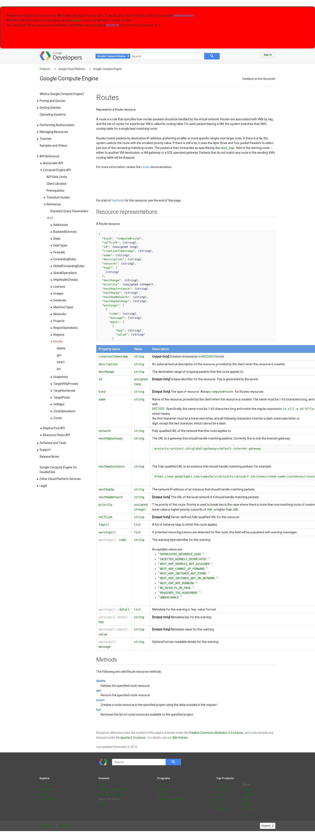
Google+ (248, 794)
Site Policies (180, 737)
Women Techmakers (171, 799)
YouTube (248, 808)
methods (118, 200)
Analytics (222, 789)
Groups (162, 784)
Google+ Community (112, 789)
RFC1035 (158, 408)
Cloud (246, 784)
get (98, 690)
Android (221, 794)
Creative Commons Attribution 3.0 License (216, 732)
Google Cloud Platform (72, 69)
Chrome (221, 808)
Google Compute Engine (107, 69)
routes (146, 167)
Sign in (268, 54)
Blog (101, 784)
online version (184, 15)
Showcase (47, 789)
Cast (219, 803)
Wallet (246, 803)
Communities (49, 799)
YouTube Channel (110, 794)
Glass (246, 789)
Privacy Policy (66, 825)
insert (100, 700)
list (98, 709)
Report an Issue (108, 799)
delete (100, 681)
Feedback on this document (258, 78)
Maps (246, 799)
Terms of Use (47, 825)
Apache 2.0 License (133, 737)
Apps (219, 799)
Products (45, 69)
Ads (219, 784)
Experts (162, 789)
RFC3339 (207, 356)
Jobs (101, 803)
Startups (163, 794)
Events (44, 794)
